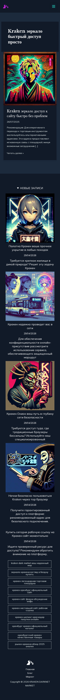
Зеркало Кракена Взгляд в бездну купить (29, 573)
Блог (30, 673)
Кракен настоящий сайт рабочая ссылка (29, 609)
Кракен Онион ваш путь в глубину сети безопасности (30, 415)
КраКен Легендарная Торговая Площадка (29, 582)
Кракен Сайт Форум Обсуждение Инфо (29, 600)
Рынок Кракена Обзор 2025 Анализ (30, 645)
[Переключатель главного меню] (53, 6)
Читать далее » (15, 153)
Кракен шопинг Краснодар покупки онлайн (29, 618)
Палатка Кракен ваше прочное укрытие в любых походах (30, 248)
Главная (30, 669)
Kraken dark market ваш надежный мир (29, 564)
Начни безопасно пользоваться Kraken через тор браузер (30, 497)
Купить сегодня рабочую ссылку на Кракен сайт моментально (30, 533)
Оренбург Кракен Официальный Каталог (29, 627)
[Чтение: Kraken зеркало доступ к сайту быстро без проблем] (30, 78)
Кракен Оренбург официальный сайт (29, 591)
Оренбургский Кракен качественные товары (29, 636)
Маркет (30, 676)
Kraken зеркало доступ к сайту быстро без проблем (27, 113)
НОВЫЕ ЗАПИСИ (31, 188)
